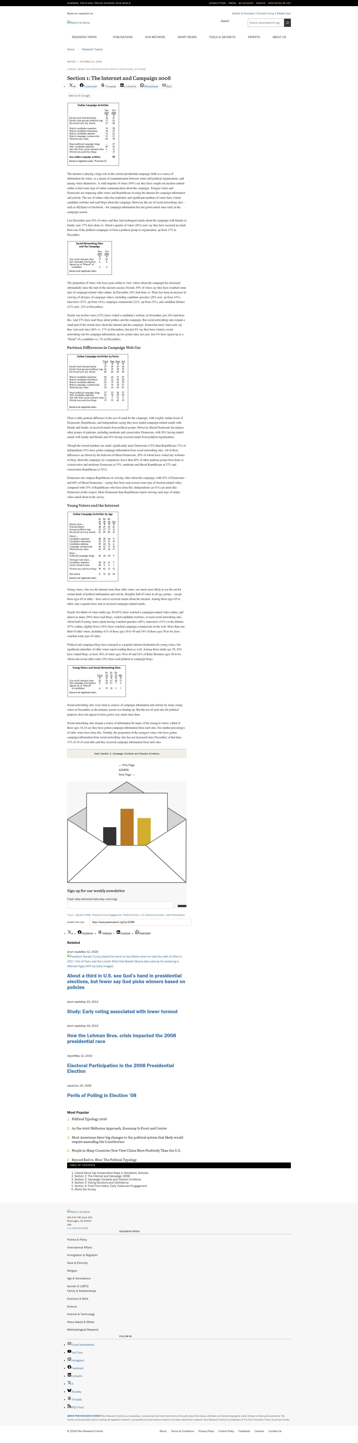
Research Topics (85, 37)
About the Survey (85, 1189)
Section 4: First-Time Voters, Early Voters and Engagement (111, 1186)
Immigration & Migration (82, 1255)
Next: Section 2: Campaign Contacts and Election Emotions (126, 753)
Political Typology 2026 (89, 1119)
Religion (72, 1270)
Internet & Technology (81, 1314)
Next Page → (127, 774)
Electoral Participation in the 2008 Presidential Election (120, 1068)
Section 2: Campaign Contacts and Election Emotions (108, 1179)
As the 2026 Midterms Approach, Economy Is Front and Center (119, 1128)
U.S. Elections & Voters (152, 914)
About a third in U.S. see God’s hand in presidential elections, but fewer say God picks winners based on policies (126, 981)
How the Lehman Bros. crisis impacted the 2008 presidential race (121, 1038)
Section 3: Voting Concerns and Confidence (102, 1182)
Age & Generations (78, 1278)
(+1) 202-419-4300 (77, 1228)
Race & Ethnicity (77, 1263)
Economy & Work (77, 1298)
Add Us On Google (79, 95)
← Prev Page (127, 765)
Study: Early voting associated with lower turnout (122, 1011)
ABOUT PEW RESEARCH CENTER (84, 1415)
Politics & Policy (131, 914)
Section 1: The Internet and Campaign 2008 (102, 1176)
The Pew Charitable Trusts (257, 1419)
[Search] (287, 23)
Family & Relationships (81, 1291)
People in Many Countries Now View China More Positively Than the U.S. (126, 1150)
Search (225, 21)
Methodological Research (83, 1329)
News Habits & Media (80, 1322)
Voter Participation (175, 914)
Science (72, 1306)
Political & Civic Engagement (106, 914)
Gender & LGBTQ (77, 1286)
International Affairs (79, 1247)
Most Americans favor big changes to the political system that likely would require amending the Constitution (127, 1139)
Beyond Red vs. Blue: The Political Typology (104, 1160)
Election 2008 (83, 914)
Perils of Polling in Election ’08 (101, 1095)
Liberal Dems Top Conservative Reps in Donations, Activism (106, 69)
